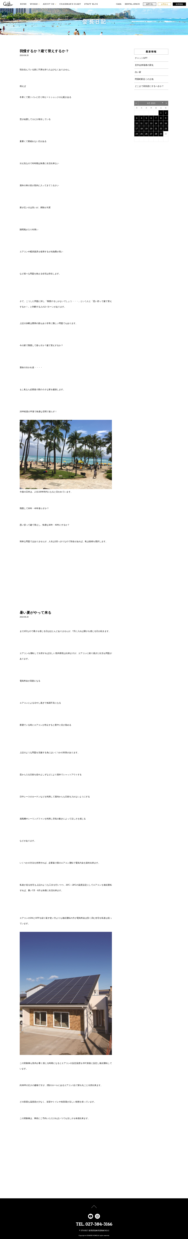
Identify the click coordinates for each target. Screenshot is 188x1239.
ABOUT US (48, 4)
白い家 (138, 72)
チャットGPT (141, 58)
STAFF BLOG (91, 4)
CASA (119, 4)
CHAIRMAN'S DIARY (70, 4)
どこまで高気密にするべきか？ (149, 86)
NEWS (23, 4)
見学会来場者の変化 (144, 65)
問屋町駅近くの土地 (144, 79)
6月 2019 (151, 103)
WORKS (34, 4)
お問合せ (164, 4)
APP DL (149, 4)
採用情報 (179, 4)
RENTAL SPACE (132, 4)
